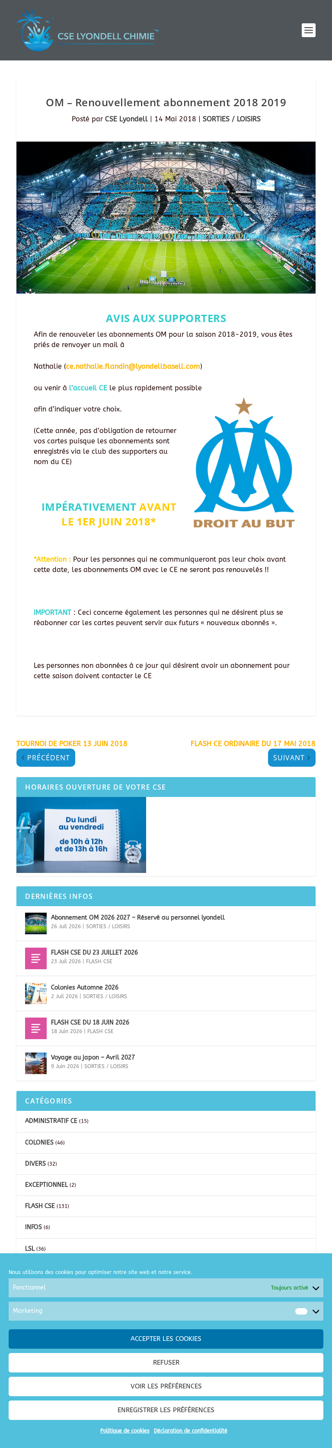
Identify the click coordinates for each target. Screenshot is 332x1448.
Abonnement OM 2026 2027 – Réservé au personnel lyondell (138, 917)
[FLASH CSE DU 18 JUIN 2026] (36, 1028)
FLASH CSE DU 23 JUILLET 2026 (94, 952)
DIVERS (35, 1163)
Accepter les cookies (166, 1339)
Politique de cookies (125, 1431)
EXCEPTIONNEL (46, 1185)
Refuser (166, 1362)
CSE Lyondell (126, 119)
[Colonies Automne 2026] (36, 993)
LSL (30, 1248)
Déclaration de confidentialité (190, 1431)
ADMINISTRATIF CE (51, 1121)
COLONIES (39, 1142)
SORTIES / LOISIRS (232, 119)
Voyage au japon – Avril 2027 (93, 1057)
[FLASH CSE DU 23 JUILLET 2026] (36, 958)
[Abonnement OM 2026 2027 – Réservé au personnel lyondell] (36, 923)
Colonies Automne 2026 (84, 987)
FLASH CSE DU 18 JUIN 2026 (90, 1022)
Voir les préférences (166, 1386)
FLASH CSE (99, 961)
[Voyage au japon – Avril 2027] (36, 1063)
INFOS (33, 1227)
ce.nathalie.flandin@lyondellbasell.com (133, 366)
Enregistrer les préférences (166, 1410)
